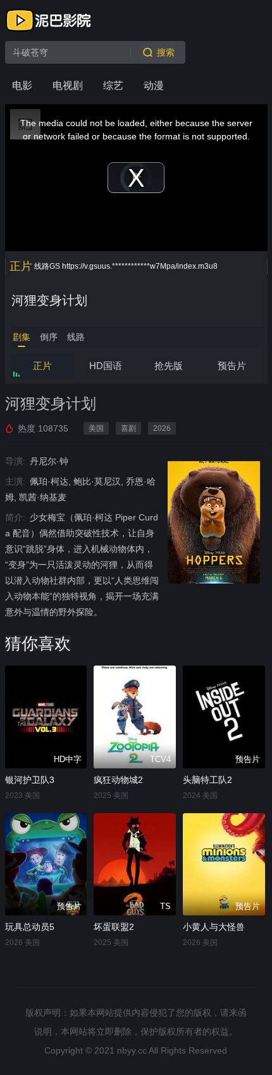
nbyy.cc (132, 1050)
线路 (76, 337)
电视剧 (68, 85)
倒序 (49, 337)
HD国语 (105, 365)
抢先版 (168, 365)
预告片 (232, 365)
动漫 (154, 85)
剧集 (21, 337)
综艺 (113, 85)
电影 (22, 85)
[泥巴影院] (49, 20)
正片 (42, 365)
